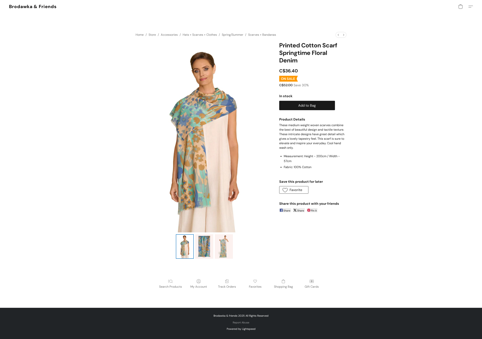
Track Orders (227, 287)
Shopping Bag (283, 287)
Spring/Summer (232, 35)
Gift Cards (312, 287)
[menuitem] (338, 35)
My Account (198, 287)
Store (152, 35)
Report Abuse (241, 322)
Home (140, 35)
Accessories (169, 35)
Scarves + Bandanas (262, 35)
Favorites (255, 287)
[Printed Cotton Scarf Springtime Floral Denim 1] (204, 246)
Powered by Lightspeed (241, 329)
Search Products (170, 287)
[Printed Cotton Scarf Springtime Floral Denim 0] (185, 246)
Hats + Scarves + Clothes (200, 35)
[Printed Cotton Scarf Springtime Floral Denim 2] (224, 246)
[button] (33, 6)
